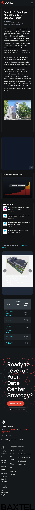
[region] (17, 153)
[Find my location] (30, 167)
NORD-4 (8, 320)
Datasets (21, 450)
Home (12, 450)
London (3, 470)
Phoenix (4, 473)
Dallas (3, 457)
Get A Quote (22, 465)
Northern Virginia (4, 461)
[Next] (30, 271)
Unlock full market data (18, 185)
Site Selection (22, 461)
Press (12, 468)
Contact (12, 475)
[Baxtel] (7, 3)
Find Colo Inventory (24, 454)
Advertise (13, 471)
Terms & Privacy (12, 462)
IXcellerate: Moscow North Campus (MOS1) (9, 328)
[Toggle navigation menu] (32, 3)
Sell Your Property (24, 457)
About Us (12, 455)
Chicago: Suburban (4, 486)
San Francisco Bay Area (4, 493)
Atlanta (3, 466)
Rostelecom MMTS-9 (9, 343)
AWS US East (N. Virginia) (4, 479)
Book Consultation (16, 410)
